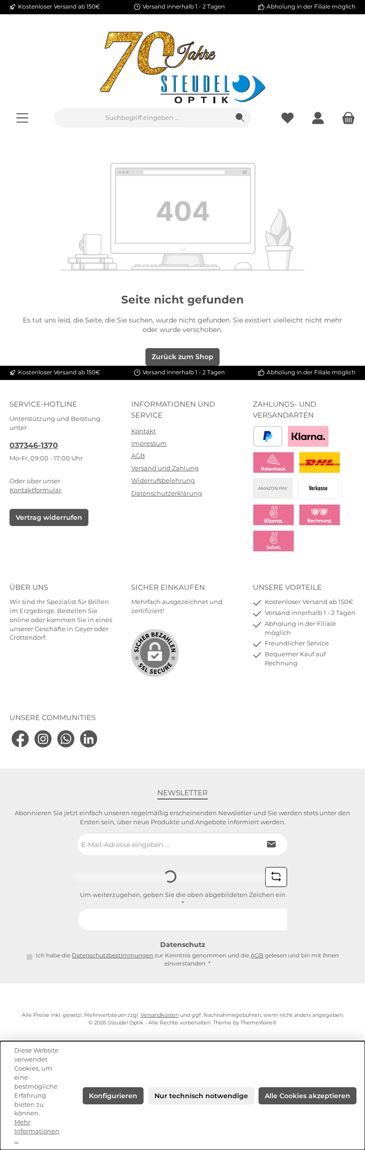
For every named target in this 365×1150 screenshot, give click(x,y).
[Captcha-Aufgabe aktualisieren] (276, 877)
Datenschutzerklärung (166, 493)
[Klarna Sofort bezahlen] (273, 515)
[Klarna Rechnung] (319, 515)
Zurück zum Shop (182, 357)
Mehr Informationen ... (36, 1131)
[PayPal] (268, 436)
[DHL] (319, 462)
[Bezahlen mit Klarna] (308, 436)
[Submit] (271, 844)
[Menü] (22, 118)
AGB (138, 455)
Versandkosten (160, 1015)
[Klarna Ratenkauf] (273, 462)
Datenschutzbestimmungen (112, 955)
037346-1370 (34, 445)
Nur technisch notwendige (201, 1096)
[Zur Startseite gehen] (182, 67)
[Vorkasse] (318, 488)
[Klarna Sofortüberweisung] (273, 541)
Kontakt (143, 431)
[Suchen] (240, 117)
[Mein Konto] (318, 118)
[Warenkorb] (345, 118)
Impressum (149, 443)
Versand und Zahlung (165, 468)
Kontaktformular (35, 490)
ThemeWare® (258, 1023)
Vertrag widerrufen (49, 517)
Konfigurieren (113, 1096)
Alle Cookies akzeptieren (307, 1096)
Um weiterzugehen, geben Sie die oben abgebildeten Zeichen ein (183, 899)
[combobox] (142, 117)
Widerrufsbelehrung (163, 480)
